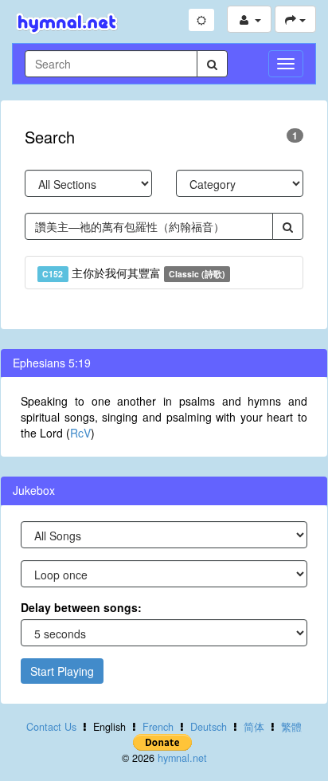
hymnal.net (182, 758)
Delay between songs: (81, 607)
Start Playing (62, 671)
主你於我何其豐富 (133, 273)
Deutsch (208, 727)
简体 (254, 727)
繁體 (291, 727)
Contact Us (51, 727)
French (158, 727)
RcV (80, 433)
